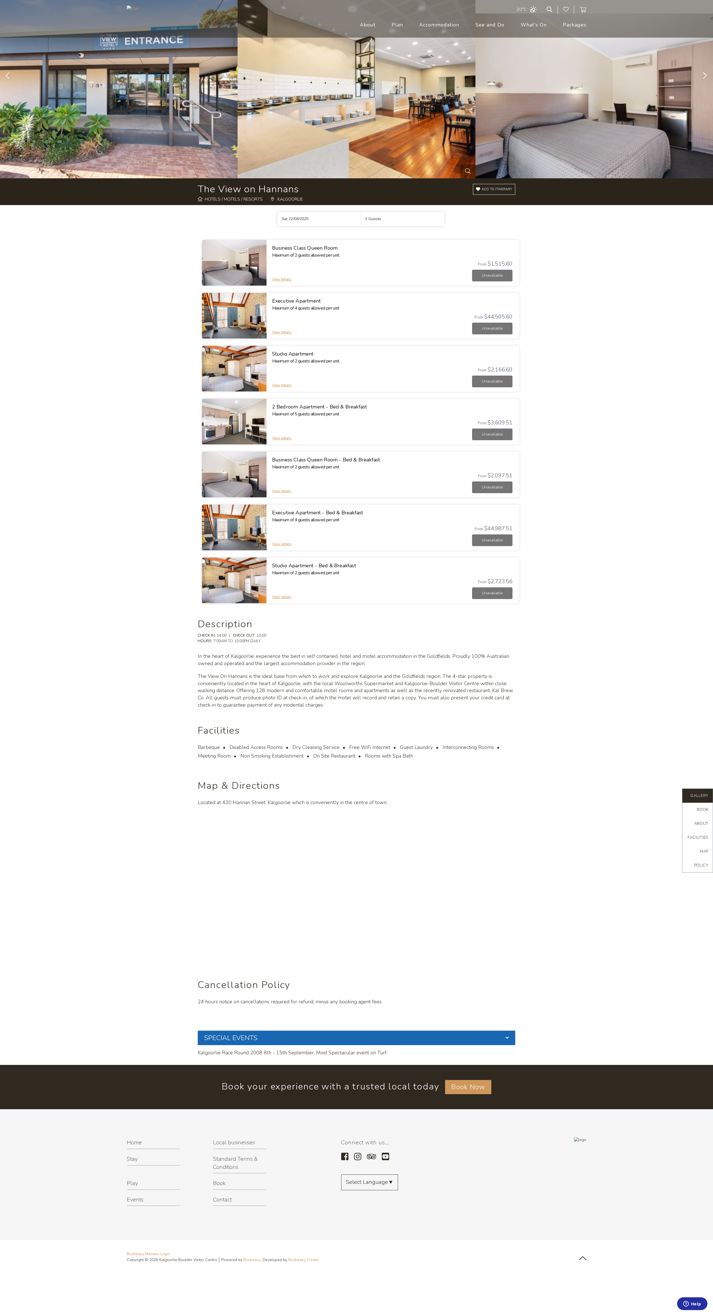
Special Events (230, 1037)
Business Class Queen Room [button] (305, 248)
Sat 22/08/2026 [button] (295, 218)
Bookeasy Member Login (148, 1254)
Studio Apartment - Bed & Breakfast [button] (314, 565)
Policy (701, 865)
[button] (494, 189)
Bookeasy (252, 1259)
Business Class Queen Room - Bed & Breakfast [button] (326, 459)
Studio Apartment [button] (293, 354)
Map (704, 851)
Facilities (698, 837)
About (367, 24)
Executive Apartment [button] (296, 301)
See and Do (489, 24)
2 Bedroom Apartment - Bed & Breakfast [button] (319, 406)
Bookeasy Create (303, 1259)
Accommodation (439, 24)
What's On (534, 24)
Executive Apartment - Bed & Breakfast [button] (317, 512)
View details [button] (282, 279)
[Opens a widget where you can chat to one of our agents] (692, 1304)
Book (703, 809)
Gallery (699, 795)
